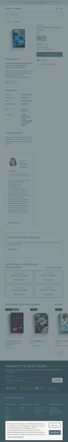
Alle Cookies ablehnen (16, 437)
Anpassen (54, 425)
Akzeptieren (55, 432)
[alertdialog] (34, 430)
